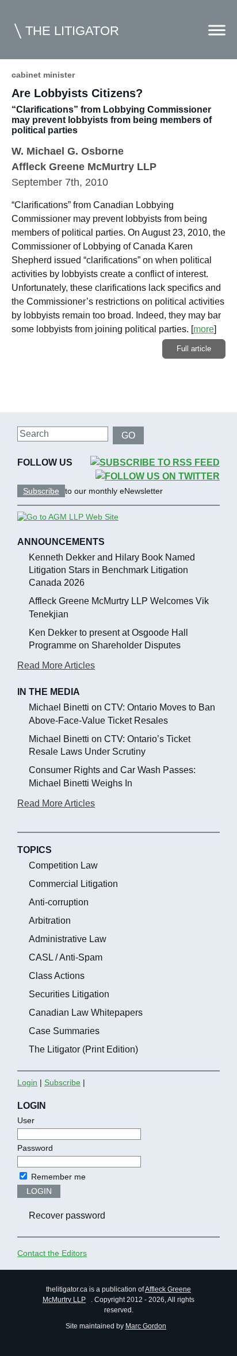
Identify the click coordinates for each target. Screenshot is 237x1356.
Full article (194, 348)
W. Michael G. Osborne (68, 151)
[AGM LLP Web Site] (67, 516)
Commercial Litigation (73, 884)
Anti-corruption (59, 902)
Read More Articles (56, 665)
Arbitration (50, 920)
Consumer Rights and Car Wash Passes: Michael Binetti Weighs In (112, 776)
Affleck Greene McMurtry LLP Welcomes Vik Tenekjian (119, 607)
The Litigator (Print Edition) (83, 1049)
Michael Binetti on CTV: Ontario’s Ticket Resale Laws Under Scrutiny (109, 745)
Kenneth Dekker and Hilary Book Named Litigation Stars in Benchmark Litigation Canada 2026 (112, 570)
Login (27, 1082)
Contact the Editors (52, 1253)
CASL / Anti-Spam (65, 957)
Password (35, 1148)
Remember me (57, 1176)
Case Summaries (64, 1031)
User (26, 1120)
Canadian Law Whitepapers (86, 1012)
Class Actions (57, 976)
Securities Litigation (69, 994)
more (203, 329)
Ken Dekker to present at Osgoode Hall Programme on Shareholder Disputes (108, 639)
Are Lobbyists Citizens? (77, 93)
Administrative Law (67, 939)
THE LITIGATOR (72, 31)
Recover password (67, 1215)
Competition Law (63, 865)
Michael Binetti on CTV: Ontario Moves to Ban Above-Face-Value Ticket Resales (122, 713)
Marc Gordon (145, 1326)
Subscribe (41, 490)
